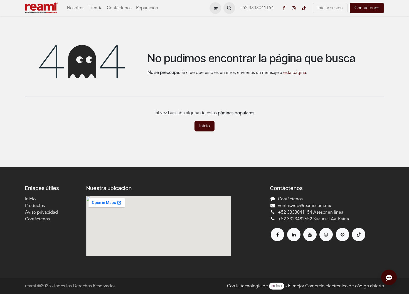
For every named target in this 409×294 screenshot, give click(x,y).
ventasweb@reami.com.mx (304, 206)
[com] (342, 234)
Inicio (204, 126)
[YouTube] (310, 234)
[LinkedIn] (293, 234)
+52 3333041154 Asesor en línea (310, 212)
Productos (35, 206)
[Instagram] (293, 8)
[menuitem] (76, 8)
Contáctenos (366, 8)
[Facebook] (283, 8)
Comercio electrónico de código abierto (344, 286)
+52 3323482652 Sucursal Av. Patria (313, 219)
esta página (294, 73)
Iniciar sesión (330, 8)
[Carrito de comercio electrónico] (215, 8)
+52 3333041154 (257, 8)
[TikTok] (303, 8)
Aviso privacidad (41, 212)
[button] (229, 8)
